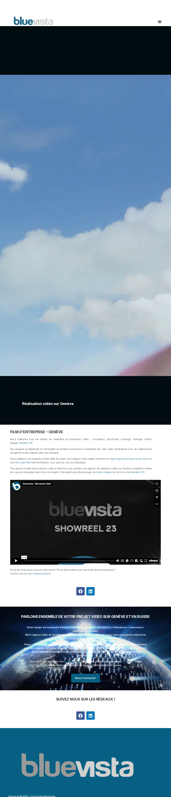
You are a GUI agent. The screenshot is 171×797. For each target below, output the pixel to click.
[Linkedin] (90, 591)
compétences (72, 661)
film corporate (22, 462)
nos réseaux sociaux (39, 573)
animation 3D (25, 442)
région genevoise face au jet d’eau (129, 458)
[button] (159, 21)
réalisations (128, 661)
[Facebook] (80, 591)
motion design (103, 472)
